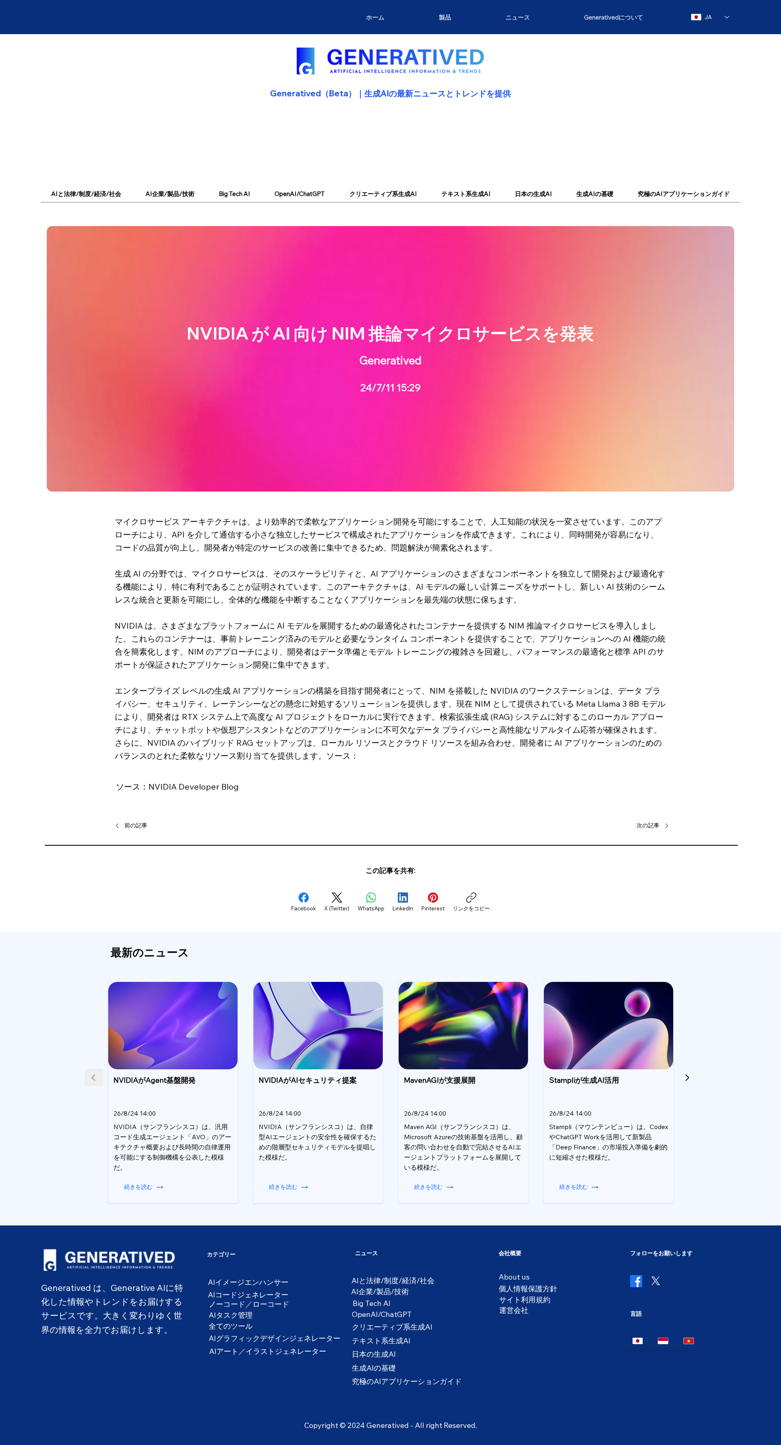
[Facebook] (636, 1281)
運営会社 (513, 1310)
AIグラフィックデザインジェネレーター (274, 1338)
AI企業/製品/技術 (380, 1291)
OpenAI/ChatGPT (382, 1314)
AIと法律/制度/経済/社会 (392, 1280)
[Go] (687, 1077)
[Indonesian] (663, 1341)
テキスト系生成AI (381, 1340)
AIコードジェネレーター (248, 1294)
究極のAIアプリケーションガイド (407, 1381)
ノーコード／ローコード (249, 1304)
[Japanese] (637, 1341)
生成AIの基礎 (374, 1368)
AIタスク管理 (231, 1315)
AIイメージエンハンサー (248, 1282)
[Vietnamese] (688, 1341)
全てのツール (231, 1326)
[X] (656, 1281)
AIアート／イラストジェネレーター (267, 1351)
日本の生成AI (374, 1354)
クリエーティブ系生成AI (392, 1327)
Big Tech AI (371, 1303)
